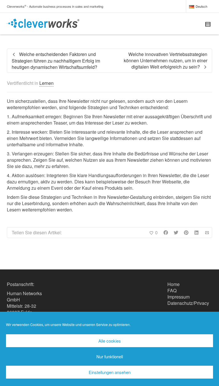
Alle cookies (109, 341)
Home (173, 284)
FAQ (172, 290)
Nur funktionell (109, 356)
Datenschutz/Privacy (188, 303)
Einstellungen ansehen (110, 372)
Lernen (46, 83)
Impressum (178, 296)
